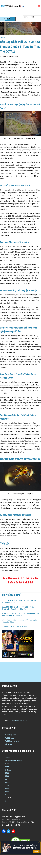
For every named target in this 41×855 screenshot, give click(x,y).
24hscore (9, 770)
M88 (7, 773)
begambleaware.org (19, 720)
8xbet (7, 758)
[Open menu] (39, 6)
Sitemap (8, 744)
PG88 (7, 782)
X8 (6, 798)
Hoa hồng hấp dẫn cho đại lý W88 (14, 626)
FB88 (7, 767)
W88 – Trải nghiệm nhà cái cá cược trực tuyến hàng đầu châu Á (19, 621)
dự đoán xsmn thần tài (13, 761)
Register (6, 14)
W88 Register (10, 735)
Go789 (8, 795)
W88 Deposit (10, 738)
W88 (7, 764)
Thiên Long (5, 56)
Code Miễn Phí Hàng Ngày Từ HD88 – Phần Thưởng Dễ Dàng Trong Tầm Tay (18, 608)
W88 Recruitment (12, 741)
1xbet (7, 785)
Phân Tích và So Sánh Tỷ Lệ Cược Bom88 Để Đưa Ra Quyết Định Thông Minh (20, 614)
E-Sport (3, 37)
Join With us (7, 19)
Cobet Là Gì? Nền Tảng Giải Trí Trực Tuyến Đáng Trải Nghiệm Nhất (20, 601)
